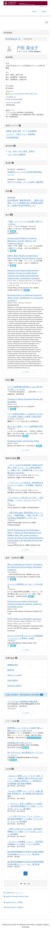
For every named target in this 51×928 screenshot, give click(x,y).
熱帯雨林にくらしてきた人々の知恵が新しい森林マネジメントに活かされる (25, 729)
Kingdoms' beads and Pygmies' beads (23, 440)
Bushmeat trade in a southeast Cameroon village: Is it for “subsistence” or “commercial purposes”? (25, 297)
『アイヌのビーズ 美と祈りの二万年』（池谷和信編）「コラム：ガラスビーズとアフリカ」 (25, 500)
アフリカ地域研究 (30, 131)
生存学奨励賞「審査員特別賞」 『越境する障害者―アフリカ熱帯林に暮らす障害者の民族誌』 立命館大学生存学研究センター (25, 203)
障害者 (9, 131)
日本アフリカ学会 (14, 675)
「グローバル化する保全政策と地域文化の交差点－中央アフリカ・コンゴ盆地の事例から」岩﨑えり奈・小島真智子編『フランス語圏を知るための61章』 (25, 468)
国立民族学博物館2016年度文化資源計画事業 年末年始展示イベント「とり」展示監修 (25, 852)
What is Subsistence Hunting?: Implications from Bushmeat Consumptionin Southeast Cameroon (25, 567)
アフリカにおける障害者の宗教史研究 (22, 701)
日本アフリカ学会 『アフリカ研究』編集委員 (25, 182)
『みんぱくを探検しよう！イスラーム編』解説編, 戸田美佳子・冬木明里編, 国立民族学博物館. (25, 793)
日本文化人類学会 (14, 685)
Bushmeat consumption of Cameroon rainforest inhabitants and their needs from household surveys (24, 604)
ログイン (43, 6)
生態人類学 (17, 131)
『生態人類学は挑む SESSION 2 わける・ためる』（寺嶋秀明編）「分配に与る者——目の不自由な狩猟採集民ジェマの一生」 (25, 515)
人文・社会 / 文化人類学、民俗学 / (21, 151)
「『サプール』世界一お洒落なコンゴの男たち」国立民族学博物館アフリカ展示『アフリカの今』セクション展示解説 (25, 806)
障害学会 (10, 670)
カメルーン (10, 134)
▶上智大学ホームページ (13, 892)
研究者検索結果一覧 (12, 39)
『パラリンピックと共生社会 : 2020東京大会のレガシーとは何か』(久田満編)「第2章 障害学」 (25, 485)
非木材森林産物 (12, 137)
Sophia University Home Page (16, 896)
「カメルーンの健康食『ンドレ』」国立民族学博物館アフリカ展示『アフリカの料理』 (25, 842)
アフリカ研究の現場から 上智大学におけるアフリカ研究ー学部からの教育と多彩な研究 (25, 415)
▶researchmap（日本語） (14, 902)
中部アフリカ (21, 134)
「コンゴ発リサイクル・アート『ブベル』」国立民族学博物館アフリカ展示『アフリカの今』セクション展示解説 (25, 819)
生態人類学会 (12, 680)
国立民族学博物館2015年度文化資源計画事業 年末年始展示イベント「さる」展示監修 (25, 862)
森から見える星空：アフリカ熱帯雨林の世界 (25, 426)
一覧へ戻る (26, 883)
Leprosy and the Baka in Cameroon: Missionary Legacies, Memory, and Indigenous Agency (22, 241)
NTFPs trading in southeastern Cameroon (24, 618)
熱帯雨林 (31, 134)
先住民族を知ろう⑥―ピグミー (19, 742)
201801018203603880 (14, 99)
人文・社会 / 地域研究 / (17, 154)
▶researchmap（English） (14, 907)
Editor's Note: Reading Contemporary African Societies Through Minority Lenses (24, 256)
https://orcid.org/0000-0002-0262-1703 (22, 94)
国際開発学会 (12, 664)
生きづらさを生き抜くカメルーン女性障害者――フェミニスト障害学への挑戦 (25, 636)
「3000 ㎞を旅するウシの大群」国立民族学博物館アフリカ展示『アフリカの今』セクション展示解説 (25, 831)
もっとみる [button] (25, 372)
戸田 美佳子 (27, 48)
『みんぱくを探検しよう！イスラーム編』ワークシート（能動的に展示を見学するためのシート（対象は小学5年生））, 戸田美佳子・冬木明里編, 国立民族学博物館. (25, 779)
